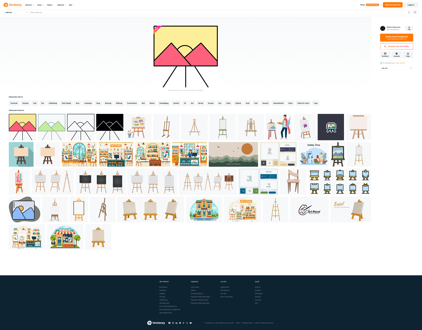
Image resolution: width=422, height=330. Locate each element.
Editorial (60, 5)
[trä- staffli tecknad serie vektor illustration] (251, 127)
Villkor (238, 323)
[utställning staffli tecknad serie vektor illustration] (194, 127)
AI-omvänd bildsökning (168, 306)
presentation (132, 103)
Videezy (162, 293)
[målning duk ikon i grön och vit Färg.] (51, 127)
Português (259, 293)
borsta (200, 103)
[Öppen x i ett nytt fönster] (187, 323)
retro (291, 103)
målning (119, 103)
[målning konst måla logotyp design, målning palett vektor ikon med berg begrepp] (309, 209)
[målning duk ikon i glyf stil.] (109, 127)
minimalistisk (278, 103)
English (257, 287)
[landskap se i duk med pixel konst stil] (331, 127)
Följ (409, 29)
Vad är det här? (400, 63)
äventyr (265, 103)
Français (258, 300)
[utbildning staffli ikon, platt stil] (21, 154)
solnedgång (163, 103)
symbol (176, 103)
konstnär (14, 103)
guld (247, 103)
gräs (256, 103)
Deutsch (258, 297)
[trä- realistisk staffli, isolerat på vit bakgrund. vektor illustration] (275, 209)
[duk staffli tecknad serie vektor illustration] (166, 127)
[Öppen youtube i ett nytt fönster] (191, 323)
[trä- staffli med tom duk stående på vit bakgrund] (358, 127)
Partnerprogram (197, 293)
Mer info (384, 68)
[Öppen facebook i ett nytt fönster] (169, 323)
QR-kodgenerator (165, 313)
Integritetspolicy (247, 323)
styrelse (25, 103)
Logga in (411, 5)
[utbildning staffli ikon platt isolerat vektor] (47, 154)
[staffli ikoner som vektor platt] (339, 181)
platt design (66, 103)
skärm (152, 103)
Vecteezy (162, 290)
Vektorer (28, 5)
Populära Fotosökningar (199, 300)
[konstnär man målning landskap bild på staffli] (279, 127)
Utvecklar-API (164, 303)
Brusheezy (163, 287)
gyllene (238, 103)
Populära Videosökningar (200, 303)
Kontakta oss (225, 290)
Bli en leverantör (227, 297)
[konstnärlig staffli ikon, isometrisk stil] (103, 209)
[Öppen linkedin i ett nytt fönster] (176, 323)
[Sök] (409, 12)
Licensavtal (195, 287)
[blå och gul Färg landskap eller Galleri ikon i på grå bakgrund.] (24, 209)
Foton (39, 5)
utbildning (53, 103)
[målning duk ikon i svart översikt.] (80, 127)
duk (34, 103)
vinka (228, 103)
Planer (362, 5)
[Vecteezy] (13, 5)
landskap (88, 103)
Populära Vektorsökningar (200, 297)
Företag (162, 297)
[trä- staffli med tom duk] (293, 181)
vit (185, 103)
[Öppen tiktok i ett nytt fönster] (183, 323)
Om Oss (223, 293)
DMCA (193, 290)
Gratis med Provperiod (397, 37)
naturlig (108, 103)
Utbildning (163, 300)
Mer (70, 5)
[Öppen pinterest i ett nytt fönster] (180, 323)
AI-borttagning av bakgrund (169, 309)
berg (98, 103)
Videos (49, 5)
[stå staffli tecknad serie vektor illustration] (223, 127)
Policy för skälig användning (264, 323)
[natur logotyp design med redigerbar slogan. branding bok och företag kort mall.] (258, 181)
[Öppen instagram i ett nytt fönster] (173, 323)
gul (192, 103)
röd (143, 103)
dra (42, 103)
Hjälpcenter (225, 287)
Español (258, 290)
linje (316, 103)
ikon (77, 103)
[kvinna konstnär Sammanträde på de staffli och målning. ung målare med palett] (314, 154)
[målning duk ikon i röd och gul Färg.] (22, 127)
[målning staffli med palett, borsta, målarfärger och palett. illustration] (138, 127)
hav (219, 103)
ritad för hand (303, 103)
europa (210, 103)
